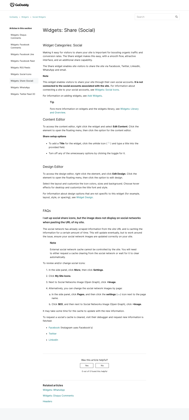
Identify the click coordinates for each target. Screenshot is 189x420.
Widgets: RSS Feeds (20, 67)
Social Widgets (39, 17)
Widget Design (84, 197)
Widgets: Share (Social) (22, 80)
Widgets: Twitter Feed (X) (23, 94)
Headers (47, 401)
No (102, 365)
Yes (86, 365)
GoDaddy (13, 17)
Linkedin (53, 339)
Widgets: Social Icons (21, 74)
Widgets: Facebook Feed (23, 61)
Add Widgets (94, 95)
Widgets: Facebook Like (22, 54)
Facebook (54, 327)
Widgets (25, 17)
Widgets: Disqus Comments (18, 36)
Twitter (53, 333)
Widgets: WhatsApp (20, 87)
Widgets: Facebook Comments (20, 46)
